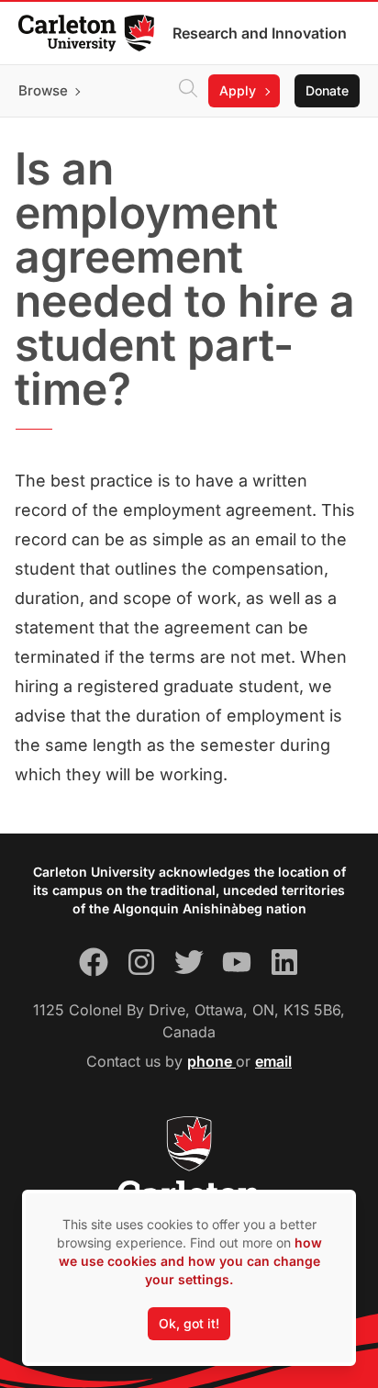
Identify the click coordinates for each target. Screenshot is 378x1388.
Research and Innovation (259, 33)
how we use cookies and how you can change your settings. (190, 1261)
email (273, 1061)
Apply (237, 90)
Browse (43, 90)
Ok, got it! (189, 1323)
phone (211, 1061)
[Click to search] (188, 90)
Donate (327, 90)
